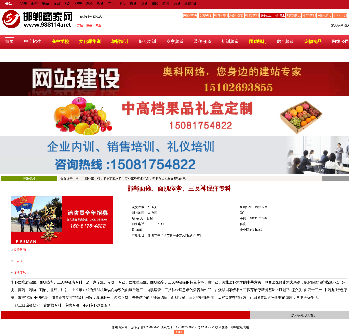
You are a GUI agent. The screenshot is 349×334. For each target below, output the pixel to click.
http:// (258, 229)
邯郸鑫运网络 (240, 327)
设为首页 (310, 315)
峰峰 (89, 4)
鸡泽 (45, 4)
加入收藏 (337, 25)
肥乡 (122, 4)
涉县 (177, 4)
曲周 (56, 4)
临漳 (166, 4)
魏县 (133, 4)
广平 (111, 4)
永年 (34, 4)
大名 (67, 4)
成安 (78, 4)
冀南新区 (191, 4)
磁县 (100, 4)
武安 (23, 4)
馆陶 (155, 4)
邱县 (144, 4)
